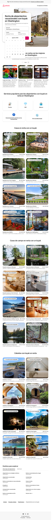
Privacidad (23, 517)
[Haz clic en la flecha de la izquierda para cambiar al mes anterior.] (7, 37)
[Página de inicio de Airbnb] (6, 6)
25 (12, 54)
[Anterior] (23, 62)
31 (9, 57)
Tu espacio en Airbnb (42, 5)
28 (20, 54)
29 (23, 54)
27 (17, 54)
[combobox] (17, 29)
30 (7, 57)
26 (15, 54)
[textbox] (11, 34)
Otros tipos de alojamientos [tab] (9, 469)
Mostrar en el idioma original (37, 1)
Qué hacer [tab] (19, 469)
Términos (28, 517)
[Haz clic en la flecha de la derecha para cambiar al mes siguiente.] (22, 37)
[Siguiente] (28, 62)
